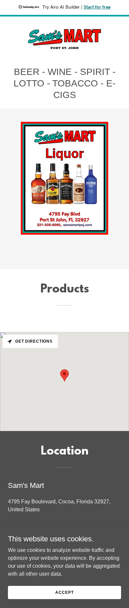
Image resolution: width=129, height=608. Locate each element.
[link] (64, 37)
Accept (64, 592)
